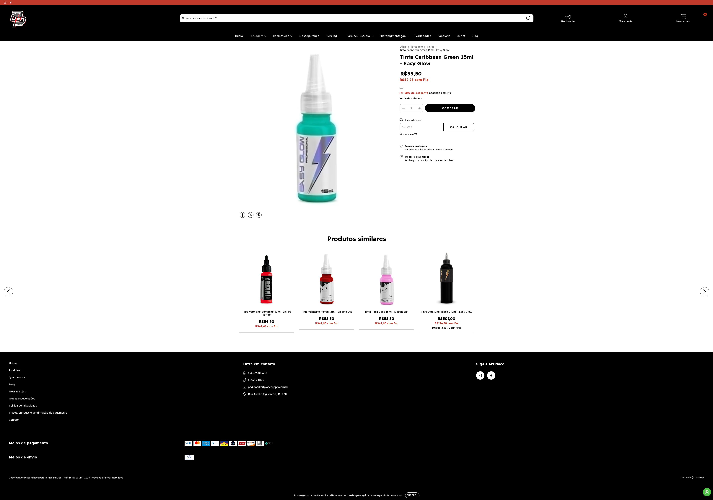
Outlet (461, 36)
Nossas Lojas (17, 391)
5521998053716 (257, 373)
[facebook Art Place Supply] (10, 2)
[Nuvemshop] (692, 478)
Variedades (423, 36)
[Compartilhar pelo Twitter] (251, 216)
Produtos (14, 370)
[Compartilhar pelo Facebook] (243, 216)
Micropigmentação (393, 36)
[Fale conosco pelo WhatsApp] (707, 492)
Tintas (430, 46)
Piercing (332, 36)
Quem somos (17, 377)
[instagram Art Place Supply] (5, 2)
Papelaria (443, 36)
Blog (475, 36)
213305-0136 (256, 380)
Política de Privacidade (23, 405)
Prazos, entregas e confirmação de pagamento (38, 412)
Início (239, 36)
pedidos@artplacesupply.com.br (268, 387)
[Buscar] (528, 18)
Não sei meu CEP (409, 134)
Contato (14, 419)
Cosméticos (281, 36)
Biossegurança (309, 36)
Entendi (412, 495)
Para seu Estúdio (358, 36)
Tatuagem (256, 36)
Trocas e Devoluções (22, 398)
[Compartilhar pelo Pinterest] (259, 216)
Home (13, 363)
